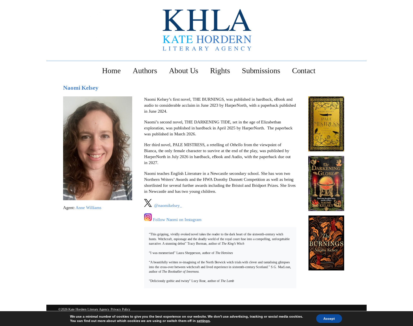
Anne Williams (88, 207)
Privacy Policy (120, 309)
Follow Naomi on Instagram (177, 219)
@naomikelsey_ (167, 205)
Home (111, 70)
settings (203, 321)
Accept (329, 318)
